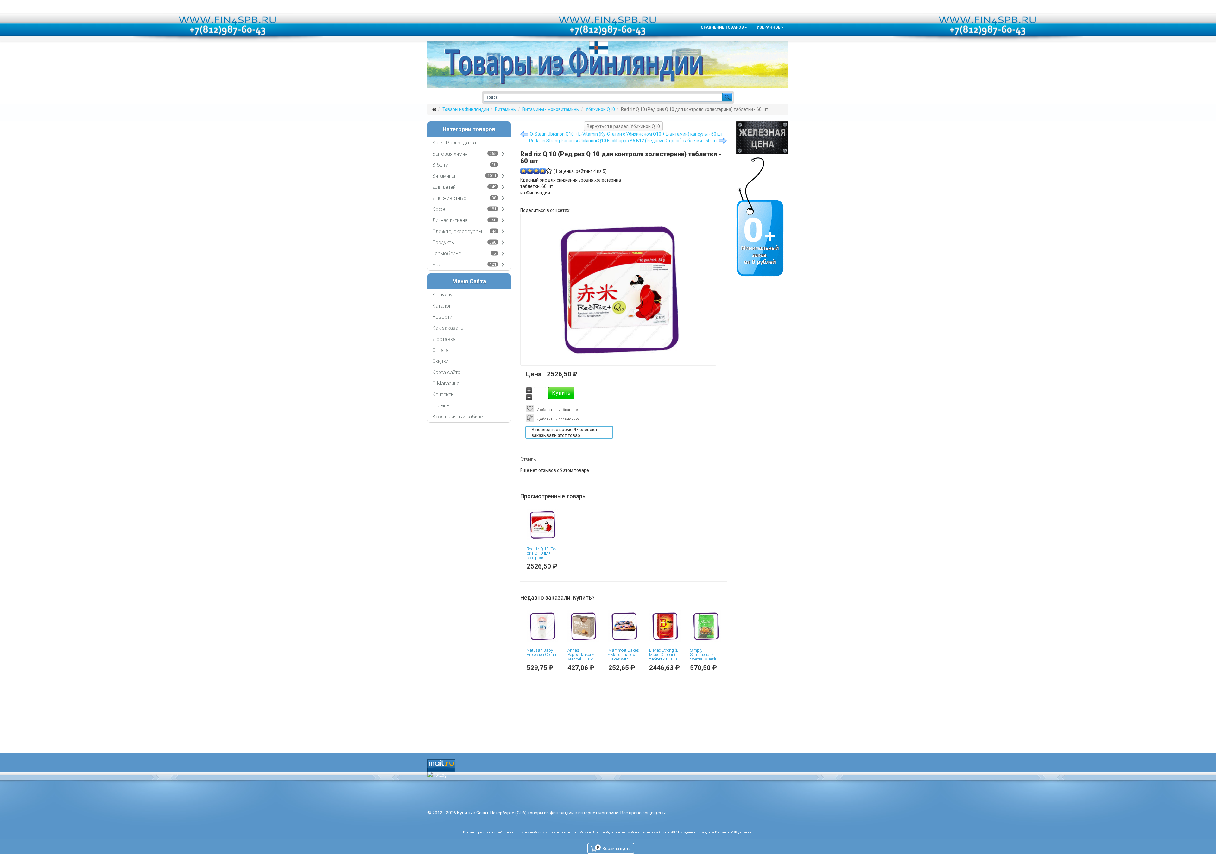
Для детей (444, 187)
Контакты (443, 395)
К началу (442, 295)
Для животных (449, 198)
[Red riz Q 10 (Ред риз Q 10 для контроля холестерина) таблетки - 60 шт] (542, 524)
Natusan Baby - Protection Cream (542, 652)
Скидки (440, 361)
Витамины (505, 109)
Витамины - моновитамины (551, 109)
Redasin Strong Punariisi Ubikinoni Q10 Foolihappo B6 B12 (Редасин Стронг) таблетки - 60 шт (623, 140)
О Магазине (445, 383)
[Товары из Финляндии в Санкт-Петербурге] (608, 64)
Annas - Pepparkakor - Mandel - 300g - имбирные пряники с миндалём (581, 661)
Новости (442, 317)
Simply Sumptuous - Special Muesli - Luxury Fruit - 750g (704, 659)
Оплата (440, 350)
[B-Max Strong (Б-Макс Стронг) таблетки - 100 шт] (665, 626)
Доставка (444, 339)
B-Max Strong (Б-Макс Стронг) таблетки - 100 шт (664, 657)
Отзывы (441, 406)
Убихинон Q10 (600, 109)
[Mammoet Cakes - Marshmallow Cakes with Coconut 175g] (624, 626)
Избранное (768, 27)
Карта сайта (446, 372)
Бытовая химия (449, 154)
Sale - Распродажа (454, 143)
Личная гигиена (450, 220)
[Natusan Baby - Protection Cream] (542, 626)
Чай (436, 265)
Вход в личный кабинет (458, 417)
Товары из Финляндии (465, 109)
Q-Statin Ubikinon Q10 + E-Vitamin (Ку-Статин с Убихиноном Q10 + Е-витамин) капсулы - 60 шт (626, 134)
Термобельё (446, 254)
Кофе (438, 209)
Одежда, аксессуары (457, 231)
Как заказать (447, 328)
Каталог (441, 306)
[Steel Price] (762, 137)
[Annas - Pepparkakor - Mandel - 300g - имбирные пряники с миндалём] (583, 626)
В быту (440, 165)
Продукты (443, 242)
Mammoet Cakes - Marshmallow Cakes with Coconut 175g (623, 657)
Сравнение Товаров (722, 27)
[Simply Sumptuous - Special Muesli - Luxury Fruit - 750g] (705, 626)
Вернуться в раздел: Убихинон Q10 (623, 126)
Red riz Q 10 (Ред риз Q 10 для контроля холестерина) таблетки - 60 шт (542, 560)
